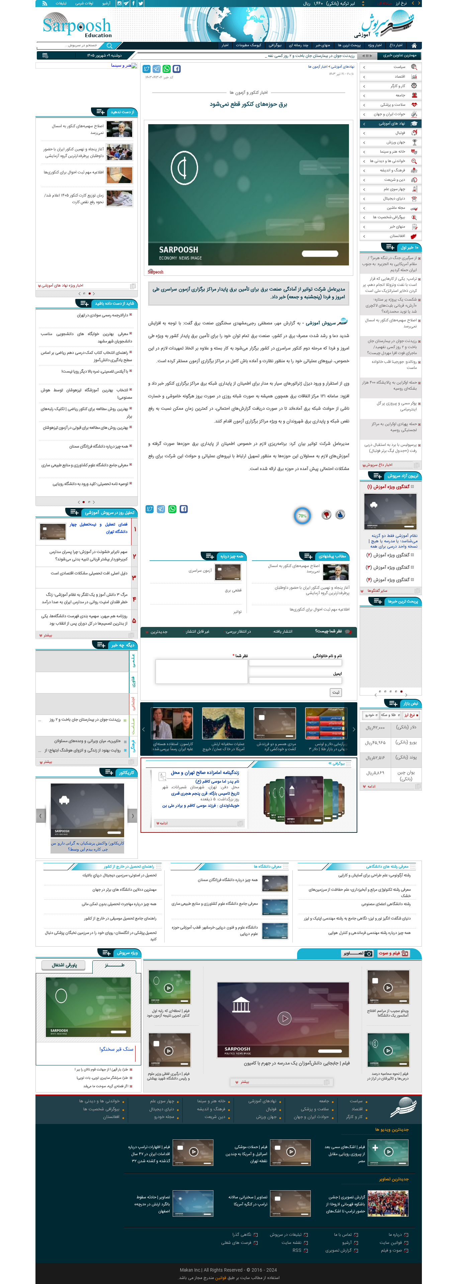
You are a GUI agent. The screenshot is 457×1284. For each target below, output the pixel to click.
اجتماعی (133, 704)
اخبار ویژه (375, 46)
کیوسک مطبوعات (248, 46)
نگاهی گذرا (242, 1235)
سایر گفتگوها (377, 591)
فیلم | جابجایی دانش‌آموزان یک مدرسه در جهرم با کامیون (297, 1063)
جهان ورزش (266, 1117)
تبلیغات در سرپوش (285, 1235)
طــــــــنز (114, 965)
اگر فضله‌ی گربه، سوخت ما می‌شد (105, 1086)
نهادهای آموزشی (342, 67)
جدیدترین (159, 632)
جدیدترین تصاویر (393, 1179)
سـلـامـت (133, 726)
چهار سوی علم (162, 1102)
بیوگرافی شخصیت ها (101, 1110)
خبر (410, 247)
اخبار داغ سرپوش (378, 465)
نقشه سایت (291, 1243)
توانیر (238, 611)
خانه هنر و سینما (211, 1102)
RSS (297, 1251)
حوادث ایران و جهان (311, 1117)
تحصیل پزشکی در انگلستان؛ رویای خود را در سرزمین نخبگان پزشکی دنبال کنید (101, 936)
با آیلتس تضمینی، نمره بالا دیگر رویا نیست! (95, 371)
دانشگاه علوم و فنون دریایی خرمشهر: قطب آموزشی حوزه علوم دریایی (215, 931)
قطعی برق (233, 590)
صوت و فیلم (391, 1251)
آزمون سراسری (200, 570)
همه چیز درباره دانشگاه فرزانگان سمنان (98, 446)
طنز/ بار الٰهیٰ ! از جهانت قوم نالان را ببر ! (101, 1069)
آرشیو (106, 4)
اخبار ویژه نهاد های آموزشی (62, 286)
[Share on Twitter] (147, 69)
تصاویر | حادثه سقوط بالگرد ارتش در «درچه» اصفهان (152, 1204)
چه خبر (118, 645)
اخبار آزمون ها (317, 67)
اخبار (225, 46)
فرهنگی (133, 746)
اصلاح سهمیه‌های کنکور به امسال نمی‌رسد (294, 569)
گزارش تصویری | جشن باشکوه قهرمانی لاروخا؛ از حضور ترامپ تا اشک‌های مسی (345, 1205)
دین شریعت (215, 1117)
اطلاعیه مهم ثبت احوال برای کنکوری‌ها (320, 610)
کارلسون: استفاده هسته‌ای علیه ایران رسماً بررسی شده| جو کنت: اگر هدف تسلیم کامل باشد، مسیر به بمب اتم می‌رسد (172, 747)
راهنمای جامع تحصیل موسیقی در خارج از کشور (120, 918)
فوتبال (271, 1110)
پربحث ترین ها (349, 46)
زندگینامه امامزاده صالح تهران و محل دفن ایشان (205, 773)
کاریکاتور (126, 773)
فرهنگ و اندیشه (211, 1110)
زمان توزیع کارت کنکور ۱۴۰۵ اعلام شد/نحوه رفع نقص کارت (74, 198)
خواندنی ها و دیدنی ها (99, 1102)
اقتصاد (357, 1110)
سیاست (356, 1102)
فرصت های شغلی (236, 1243)
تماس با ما (343, 1235)
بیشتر (48, 636)
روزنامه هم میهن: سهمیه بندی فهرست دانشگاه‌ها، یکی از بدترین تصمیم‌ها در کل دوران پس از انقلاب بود (84, 619)
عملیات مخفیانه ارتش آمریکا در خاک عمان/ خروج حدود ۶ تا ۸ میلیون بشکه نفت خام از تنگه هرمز (223, 747)
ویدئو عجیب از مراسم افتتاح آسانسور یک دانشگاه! (387, 1013)
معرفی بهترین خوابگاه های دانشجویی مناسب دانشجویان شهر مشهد (86, 338)
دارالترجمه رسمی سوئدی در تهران (102, 315)
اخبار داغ (395, 46)
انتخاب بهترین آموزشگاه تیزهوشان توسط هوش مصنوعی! (86, 394)
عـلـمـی (133, 660)
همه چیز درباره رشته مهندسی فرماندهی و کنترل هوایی (370, 933)
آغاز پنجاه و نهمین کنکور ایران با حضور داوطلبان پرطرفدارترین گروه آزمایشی (312, 590)
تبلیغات (61, 4)
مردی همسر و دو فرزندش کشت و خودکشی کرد (276, 747)
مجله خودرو (164, 1117)
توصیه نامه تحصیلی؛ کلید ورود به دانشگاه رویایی (90, 484)
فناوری (133, 681)
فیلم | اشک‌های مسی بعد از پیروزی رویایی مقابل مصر (345, 1154)
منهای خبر (323, 46)
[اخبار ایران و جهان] (384, 40)
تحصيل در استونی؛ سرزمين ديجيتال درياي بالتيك (120, 875)
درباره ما (395, 1235)
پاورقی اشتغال (64, 965)
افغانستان (111, 1117)
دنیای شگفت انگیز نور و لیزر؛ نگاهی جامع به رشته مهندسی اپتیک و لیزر (357, 918)
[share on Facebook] (177, 69)
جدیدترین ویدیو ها (391, 1129)
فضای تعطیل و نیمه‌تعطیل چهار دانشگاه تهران (98, 528)
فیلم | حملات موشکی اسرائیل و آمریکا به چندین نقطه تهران (246, 1154)
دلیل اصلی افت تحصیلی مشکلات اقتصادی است (89, 573)
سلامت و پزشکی (315, 1110)
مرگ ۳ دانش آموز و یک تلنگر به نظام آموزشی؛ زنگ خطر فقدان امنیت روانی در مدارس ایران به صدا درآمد (84, 598)
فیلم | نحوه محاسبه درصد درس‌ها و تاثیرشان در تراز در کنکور (387, 1076)
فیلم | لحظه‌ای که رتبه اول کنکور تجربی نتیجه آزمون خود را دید (168, 1013)
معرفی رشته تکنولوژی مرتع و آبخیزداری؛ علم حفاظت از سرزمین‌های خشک (360, 893)
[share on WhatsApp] (167, 69)
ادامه (371, 787)
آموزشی (92, 512)
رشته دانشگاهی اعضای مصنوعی (386, 904)
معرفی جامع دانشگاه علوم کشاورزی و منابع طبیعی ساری (84, 465)
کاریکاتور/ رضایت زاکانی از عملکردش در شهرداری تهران (86, 846)
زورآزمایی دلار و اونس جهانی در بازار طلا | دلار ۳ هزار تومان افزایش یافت (328, 747)
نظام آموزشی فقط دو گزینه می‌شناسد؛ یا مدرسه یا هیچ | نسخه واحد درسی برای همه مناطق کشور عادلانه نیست (393, 542)
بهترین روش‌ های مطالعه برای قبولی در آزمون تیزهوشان (85, 427)
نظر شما (240, 656)
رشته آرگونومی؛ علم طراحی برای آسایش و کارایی (375, 875)
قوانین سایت (391, 1243)
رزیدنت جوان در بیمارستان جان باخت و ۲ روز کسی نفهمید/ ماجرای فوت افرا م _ (292, 56)
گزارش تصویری (339, 1251)
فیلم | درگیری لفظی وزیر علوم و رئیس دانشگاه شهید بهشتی (168, 1076)
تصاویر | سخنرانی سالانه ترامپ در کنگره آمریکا (248, 1201)
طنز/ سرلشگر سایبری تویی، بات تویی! (102, 1078)
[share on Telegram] (157, 69)
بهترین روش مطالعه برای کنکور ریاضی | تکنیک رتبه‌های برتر (86, 413)
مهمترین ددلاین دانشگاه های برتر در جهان (124, 890)
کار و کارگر (354, 1117)
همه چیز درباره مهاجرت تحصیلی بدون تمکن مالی (119, 904)
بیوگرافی (275, 46)
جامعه (324, 1102)
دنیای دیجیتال (161, 1110)
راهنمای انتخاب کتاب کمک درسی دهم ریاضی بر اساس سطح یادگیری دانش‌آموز (86, 356)
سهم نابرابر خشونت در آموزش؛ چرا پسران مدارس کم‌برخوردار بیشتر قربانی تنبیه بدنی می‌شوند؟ (88, 555)
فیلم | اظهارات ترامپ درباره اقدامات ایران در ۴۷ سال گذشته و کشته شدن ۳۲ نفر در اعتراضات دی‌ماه (149, 1155)
